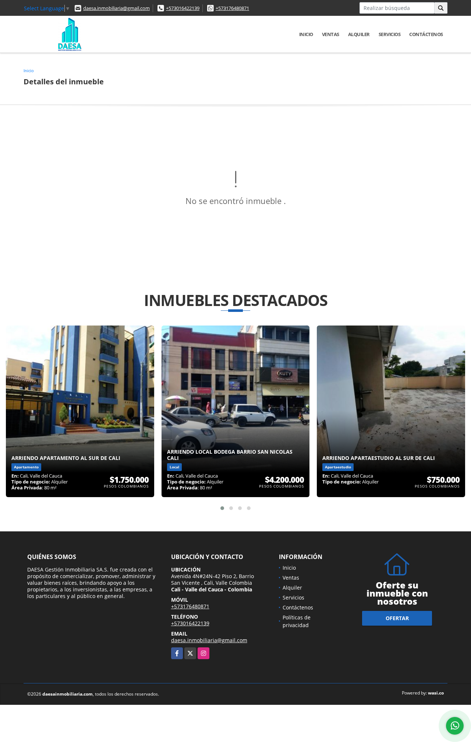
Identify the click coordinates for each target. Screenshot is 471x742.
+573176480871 (232, 8)
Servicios (390, 34)
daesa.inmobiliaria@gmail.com (116, 8)
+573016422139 (182, 8)
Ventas (330, 34)
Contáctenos (426, 34)
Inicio (306, 34)
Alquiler (359, 34)
